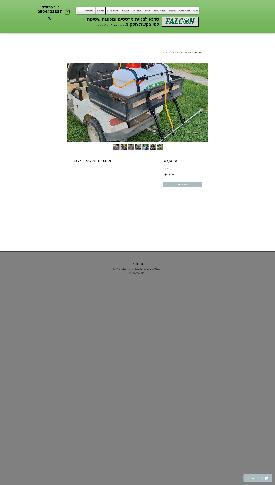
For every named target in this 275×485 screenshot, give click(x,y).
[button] (67, 11)
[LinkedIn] (141, 263)
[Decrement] (174, 174)
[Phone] (50, 18)
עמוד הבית (197, 52)
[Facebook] (133, 263)
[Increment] (165, 174)
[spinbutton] (169, 174)
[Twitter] (137, 263)
